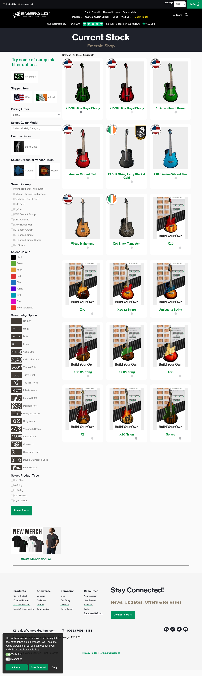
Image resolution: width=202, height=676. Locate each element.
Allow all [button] (16, 667)
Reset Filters (21, 510)
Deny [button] (54, 667)
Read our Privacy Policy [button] (25, 649)
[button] (8, 654)
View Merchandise (36, 559)
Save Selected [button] (38, 667)
